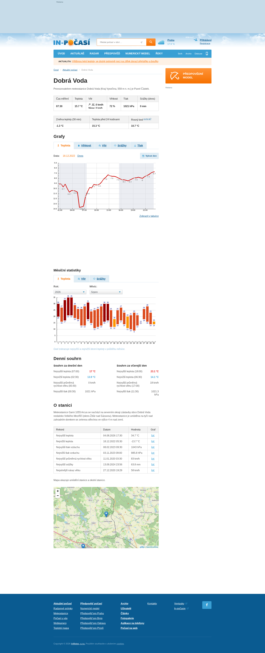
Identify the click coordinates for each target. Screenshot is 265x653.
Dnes (80, 156)
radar (94, 53)
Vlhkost (86, 145)
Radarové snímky (63, 608)
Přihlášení (205, 40)
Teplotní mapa (61, 628)
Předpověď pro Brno (91, 618)
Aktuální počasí (70, 70)
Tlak (140, 145)
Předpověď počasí (91, 603)
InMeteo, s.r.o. (78, 643)
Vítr (104, 145)
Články (125, 613)
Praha (170, 40)
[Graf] (153, 435)
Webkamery (60, 623)
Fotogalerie (127, 618)
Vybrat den (151, 156)
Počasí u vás (60, 618)
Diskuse (198, 53)
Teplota (65, 145)
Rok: (56, 286)
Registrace (205, 43)
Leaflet (142, 547)
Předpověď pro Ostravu (93, 623)
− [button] (58, 496)
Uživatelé (126, 608)
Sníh (180, 53)
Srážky (122, 145)
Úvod (56, 70)
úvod (61, 53)
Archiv (189, 53)
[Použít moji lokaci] (141, 42)
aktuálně (77, 53)
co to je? (147, 119)
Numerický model (89, 608)
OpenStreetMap (152, 547)
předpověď (112, 53)
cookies (120, 643)
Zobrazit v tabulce (149, 216)
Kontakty (152, 603)
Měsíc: (93, 286)
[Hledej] (151, 42)
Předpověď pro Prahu (92, 613)
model (137, 53)
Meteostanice (61, 613)
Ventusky (179, 603)
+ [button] (58, 491)
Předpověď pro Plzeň (92, 628)
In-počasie (180, 608)
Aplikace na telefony (132, 623)
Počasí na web (129, 628)
